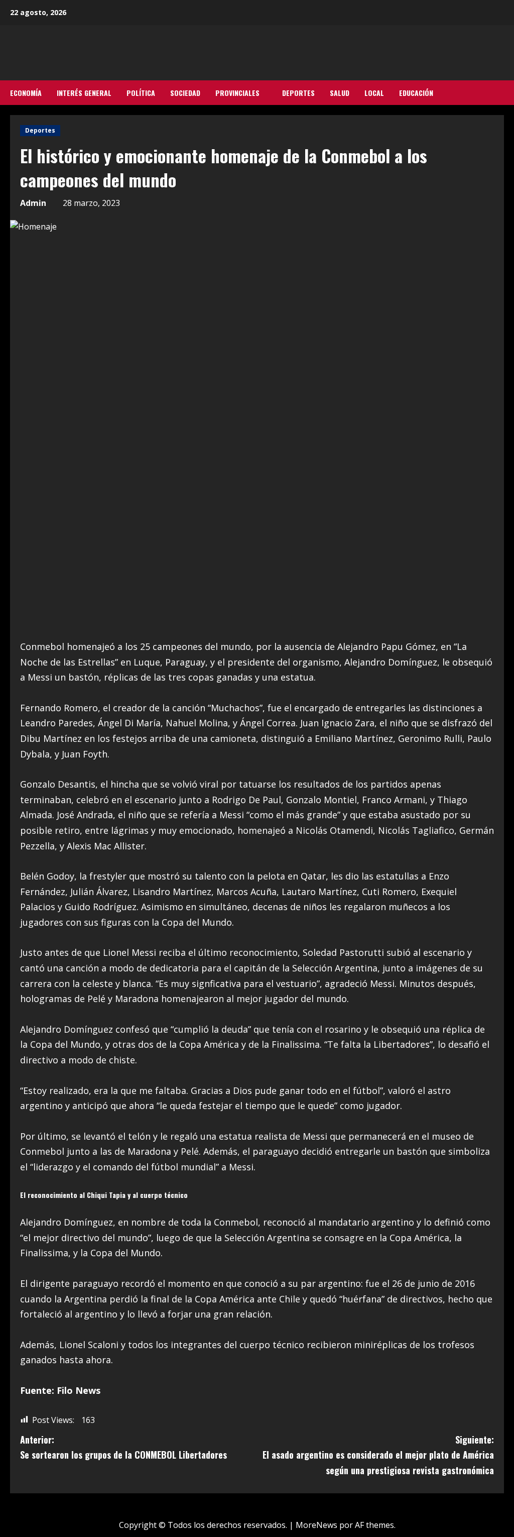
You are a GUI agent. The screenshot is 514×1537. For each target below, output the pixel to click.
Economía (26, 92)
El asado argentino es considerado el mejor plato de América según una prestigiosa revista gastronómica (378, 1455)
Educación (416, 92)
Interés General (84, 92)
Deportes (298, 92)
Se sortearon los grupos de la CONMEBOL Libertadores (123, 1447)
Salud (339, 92)
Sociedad (185, 92)
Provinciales (237, 92)
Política (140, 92)
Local (374, 92)
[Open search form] (501, 92)
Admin (33, 202)
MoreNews (316, 1524)
